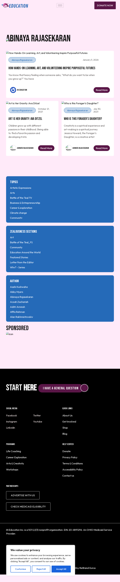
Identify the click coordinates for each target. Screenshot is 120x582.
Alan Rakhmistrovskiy (21, 316)
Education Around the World (25, 252)
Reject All (41, 569)
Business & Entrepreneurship (25, 202)
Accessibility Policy (72, 469)
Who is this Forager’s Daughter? (83, 119)
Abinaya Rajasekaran (25, 148)
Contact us (68, 475)
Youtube (38, 421)
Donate (66, 451)
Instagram (12, 421)
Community (16, 217)
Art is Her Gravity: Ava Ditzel (25, 119)
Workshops (12, 469)
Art (12, 237)
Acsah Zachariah (19, 301)
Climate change (18, 212)
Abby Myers (16, 291)
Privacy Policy (69, 457)
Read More (102, 90)
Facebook (12, 415)
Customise (20, 569)
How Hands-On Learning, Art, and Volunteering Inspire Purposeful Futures (51, 68)
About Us (67, 415)
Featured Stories (19, 257)
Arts (12, 192)
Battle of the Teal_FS (21, 242)
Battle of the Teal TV (21, 197)
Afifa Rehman (17, 311)
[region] (40, 560)
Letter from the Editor (22, 262)
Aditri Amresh (17, 306)
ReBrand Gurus (87, 568)
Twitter (37, 415)
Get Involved (69, 421)
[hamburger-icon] (60, 5)
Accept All (61, 569)
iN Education (22, 90)
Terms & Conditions (72, 463)
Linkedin (10, 427)
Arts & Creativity (15, 463)
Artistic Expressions (20, 187)
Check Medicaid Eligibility (28, 506)
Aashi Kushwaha (19, 286)
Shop (65, 427)
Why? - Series (17, 267)
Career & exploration (21, 207)
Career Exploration (16, 457)
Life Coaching (13, 451)
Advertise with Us (23, 495)
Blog (64, 433)
